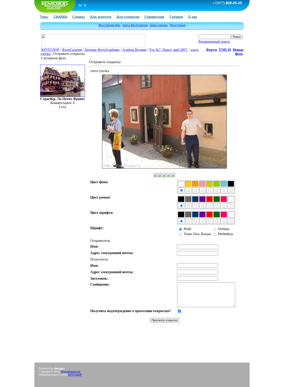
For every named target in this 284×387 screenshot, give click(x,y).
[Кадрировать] (169, 175)
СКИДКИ (60, 17)
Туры (44, 17)
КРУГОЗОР (50, 50)
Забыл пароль (159, 25)
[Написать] (80, 5)
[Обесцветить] (160, 175)
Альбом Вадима (134, 50)
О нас (192, 17)
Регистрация (178, 25)
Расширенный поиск (214, 41)
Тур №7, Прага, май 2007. (168, 50)
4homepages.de (71, 371)
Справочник (154, 17)
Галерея (176, 17)
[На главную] (54, 4)
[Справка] (173, 175)
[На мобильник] (155, 175)
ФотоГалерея (72, 50)
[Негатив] (164, 175)
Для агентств (100, 17)
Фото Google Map (109, 25)
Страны (78, 17)
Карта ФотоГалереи (135, 25)
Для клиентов (127, 17)
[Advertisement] (142, 348)
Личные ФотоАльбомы (102, 50)
